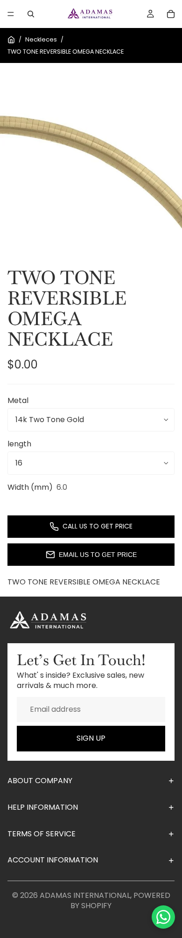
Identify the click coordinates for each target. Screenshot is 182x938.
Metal (17, 400)
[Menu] (10, 14)
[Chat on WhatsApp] (163, 917)
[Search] (31, 14)
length (19, 443)
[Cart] (171, 14)
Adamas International (85, 895)
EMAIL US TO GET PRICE (98, 554)
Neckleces (41, 39)
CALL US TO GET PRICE (98, 526)
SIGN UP (91, 738)
